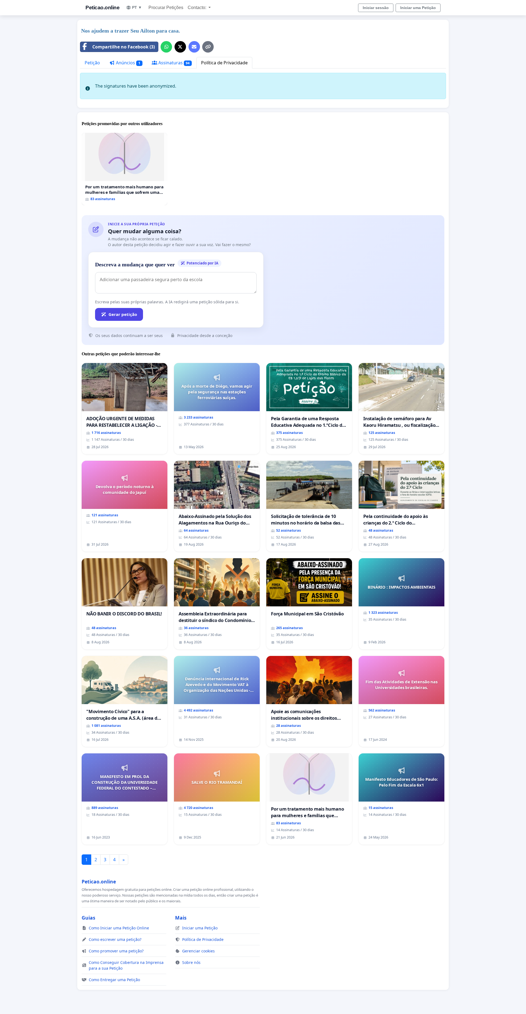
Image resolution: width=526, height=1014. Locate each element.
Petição (92, 63)
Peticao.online (102, 7)
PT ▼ (137, 7)
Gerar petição (122, 314)
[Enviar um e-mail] (194, 47)
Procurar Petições (165, 7)
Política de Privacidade (224, 63)
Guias (88, 917)
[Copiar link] (208, 47)
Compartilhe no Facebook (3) (123, 47)
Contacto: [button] (197, 7)
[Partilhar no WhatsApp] (166, 47)
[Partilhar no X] (180, 47)
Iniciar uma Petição (418, 7)
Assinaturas (173, 63)
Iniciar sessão (376, 7)
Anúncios (127, 63)
